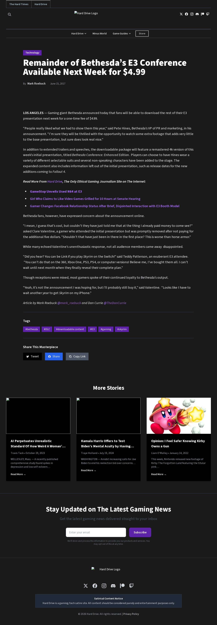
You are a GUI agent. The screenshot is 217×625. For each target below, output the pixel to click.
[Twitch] (207, 14)
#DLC (47, 329)
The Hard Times (18, 4)
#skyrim (122, 329)
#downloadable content (70, 329)
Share (56, 356)
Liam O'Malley (159, 453)
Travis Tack (17, 453)
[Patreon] (202, 14)
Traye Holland (89, 453)
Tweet (35, 356)
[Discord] (197, 14)
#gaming (106, 329)
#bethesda (31, 329)
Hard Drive (41, 4)
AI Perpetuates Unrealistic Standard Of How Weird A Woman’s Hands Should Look (37, 446)
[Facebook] (186, 14)
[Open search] (9, 14)
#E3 (92, 329)
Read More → (18, 474)
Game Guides (120, 33)
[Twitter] (181, 14)
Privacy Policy (131, 614)
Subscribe (140, 532)
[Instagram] (191, 14)
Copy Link (79, 356)
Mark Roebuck (36, 83)
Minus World (100, 33)
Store (142, 33)
